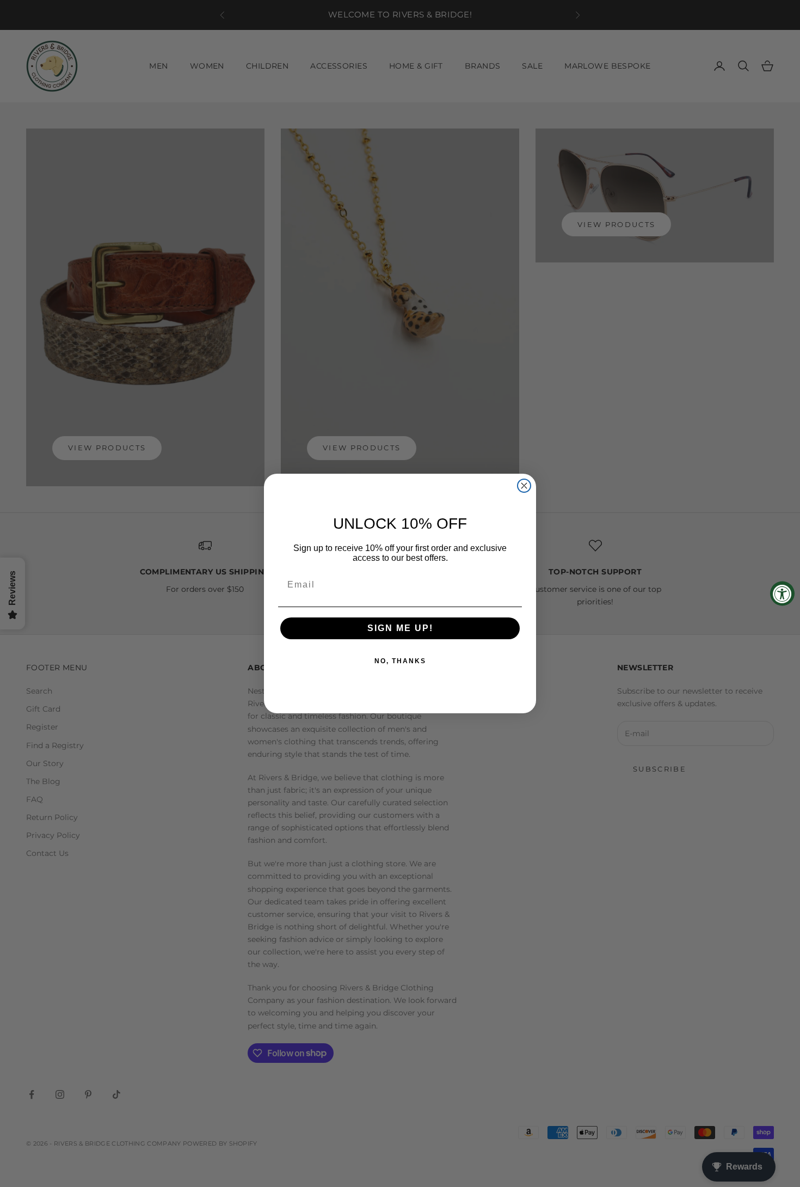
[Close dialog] (524, 485)
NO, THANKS (400, 661)
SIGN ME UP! (400, 628)
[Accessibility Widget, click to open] (782, 594)
